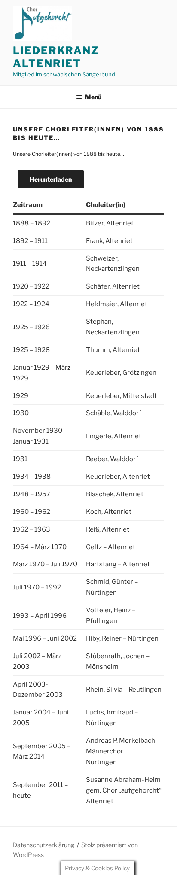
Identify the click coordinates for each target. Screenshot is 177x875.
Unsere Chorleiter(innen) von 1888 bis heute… (68, 154)
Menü (93, 96)
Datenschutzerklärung (43, 844)
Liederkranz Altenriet (56, 57)
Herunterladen (51, 179)
